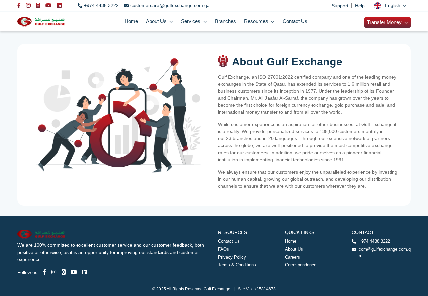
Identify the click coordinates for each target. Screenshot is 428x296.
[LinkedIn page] (84, 272)
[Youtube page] (74, 272)
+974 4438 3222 (101, 5)
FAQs (223, 249)
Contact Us (295, 21)
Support (340, 5)
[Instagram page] (53, 272)
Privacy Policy (232, 257)
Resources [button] (257, 21)
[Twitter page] (64, 272)
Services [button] (191, 21)
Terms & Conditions (237, 264)
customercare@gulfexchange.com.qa (170, 5)
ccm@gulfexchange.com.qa (385, 252)
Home (131, 21)
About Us (294, 249)
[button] (390, 5)
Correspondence (300, 264)
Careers (292, 257)
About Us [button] (157, 21)
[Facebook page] (44, 272)
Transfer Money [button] (385, 22)
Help (360, 5)
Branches (225, 21)
